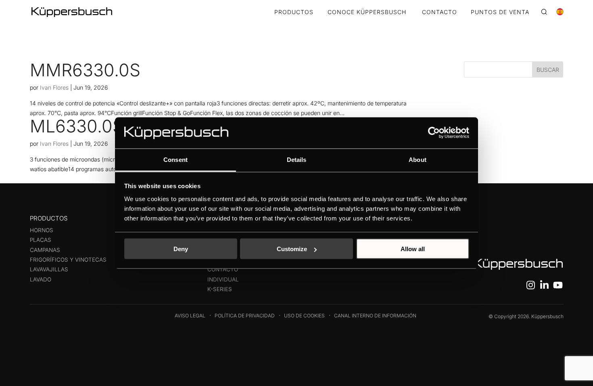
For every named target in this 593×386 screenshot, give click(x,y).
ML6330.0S (76, 125)
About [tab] (417, 159)
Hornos (41, 230)
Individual (223, 279)
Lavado (40, 279)
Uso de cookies (304, 316)
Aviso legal (190, 316)
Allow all (413, 248)
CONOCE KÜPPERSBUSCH (367, 12)
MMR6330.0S (85, 69)
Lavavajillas (49, 269)
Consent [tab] (175, 159)
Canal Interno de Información (375, 316)
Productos (293, 12)
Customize (292, 248)
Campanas (45, 250)
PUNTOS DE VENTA (500, 12)
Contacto (222, 269)
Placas (40, 240)
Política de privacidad (245, 316)
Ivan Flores (54, 87)
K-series (219, 289)
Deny (180, 248)
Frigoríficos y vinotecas (68, 259)
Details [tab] (297, 159)
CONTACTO (439, 12)
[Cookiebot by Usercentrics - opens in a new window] (434, 133)
